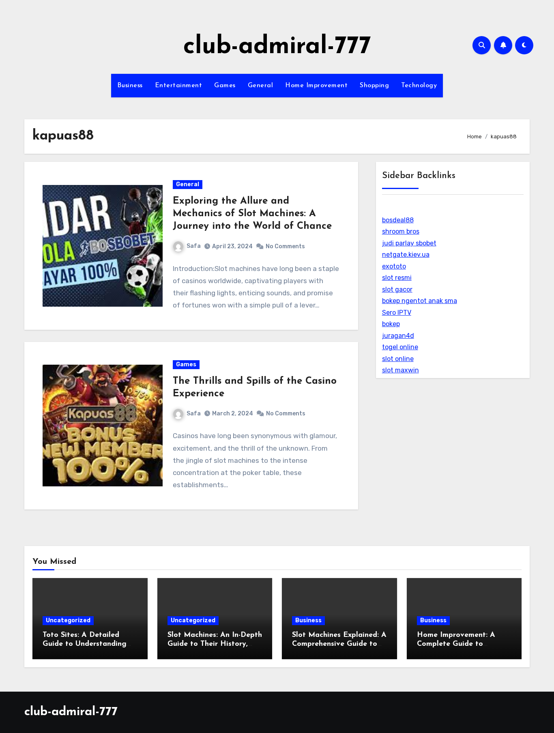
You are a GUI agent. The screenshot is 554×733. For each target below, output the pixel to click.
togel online (400, 347)
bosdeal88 (398, 220)
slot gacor (397, 289)
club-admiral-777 (277, 47)
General (260, 85)
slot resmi (397, 278)
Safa (194, 246)
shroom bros (400, 231)
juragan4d (398, 336)
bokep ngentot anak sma (419, 301)
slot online (398, 359)
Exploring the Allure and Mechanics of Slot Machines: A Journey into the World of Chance (252, 213)
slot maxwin (400, 370)
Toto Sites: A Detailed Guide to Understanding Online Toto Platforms (85, 644)
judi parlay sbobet (409, 243)
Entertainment (178, 85)
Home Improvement (316, 85)
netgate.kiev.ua (405, 254)
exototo (394, 266)
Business (130, 85)
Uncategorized (68, 620)
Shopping (374, 85)
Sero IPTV (396, 312)
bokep (391, 324)
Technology (419, 85)
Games (225, 85)
